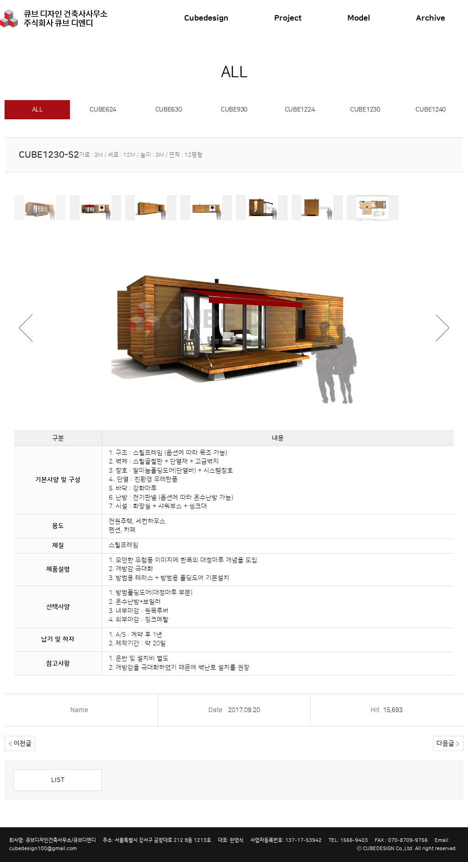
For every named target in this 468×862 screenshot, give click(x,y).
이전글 (22, 743)
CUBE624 (103, 109)
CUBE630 (168, 109)
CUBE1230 (365, 109)
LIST (57, 780)
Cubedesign (206, 18)
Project (288, 18)
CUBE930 (234, 109)
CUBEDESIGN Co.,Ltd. (388, 848)
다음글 (446, 743)
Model (358, 18)
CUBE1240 (430, 109)
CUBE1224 (300, 109)
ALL (37, 109)
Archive (430, 18)
